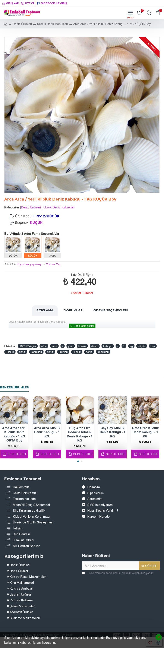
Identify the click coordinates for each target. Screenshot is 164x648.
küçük (141, 346)
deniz (94, 346)
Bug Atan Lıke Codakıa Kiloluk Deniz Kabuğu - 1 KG (79, 434)
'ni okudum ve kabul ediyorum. (120, 573)
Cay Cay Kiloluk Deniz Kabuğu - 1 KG (112, 432)
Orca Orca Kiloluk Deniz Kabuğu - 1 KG (145, 432)
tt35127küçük (27, 346)
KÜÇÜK (36, 222)
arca (44, 346)
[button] (78, 461)
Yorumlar (73, 310)
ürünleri (63, 352)
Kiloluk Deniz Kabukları (52, 24)
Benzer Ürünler (14, 387)
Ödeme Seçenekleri (110, 310)
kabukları (36, 352)
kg (131, 346)
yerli (70, 346)
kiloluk (82, 346)
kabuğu (107, 346)
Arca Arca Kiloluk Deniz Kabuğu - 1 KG (47, 432)
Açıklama (44, 310)
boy (153, 346)
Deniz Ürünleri (22, 24)
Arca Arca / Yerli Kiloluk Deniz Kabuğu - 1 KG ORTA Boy (14, 434)
